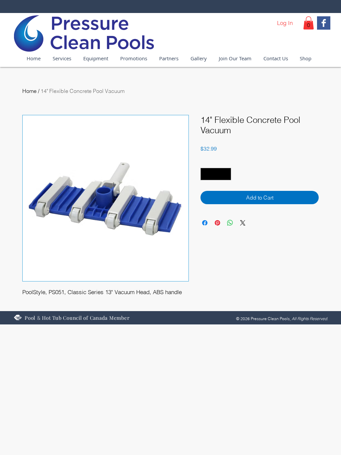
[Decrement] (205, 174)
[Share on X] (243, 223)
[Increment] (226, 174)
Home (29, 91)
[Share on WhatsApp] (230, 223)
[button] (308, 22)
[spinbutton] (216, 174)
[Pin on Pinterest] (217, 223)
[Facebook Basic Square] (323, 23)
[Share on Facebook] (205, 223)
